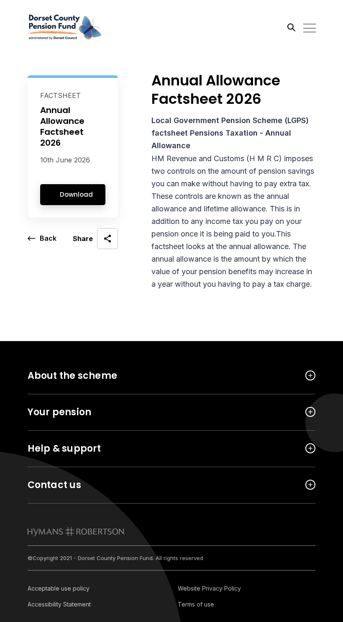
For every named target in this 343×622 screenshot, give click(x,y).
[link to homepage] (76, 532)
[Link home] (65, 27)
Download (76, 194)
